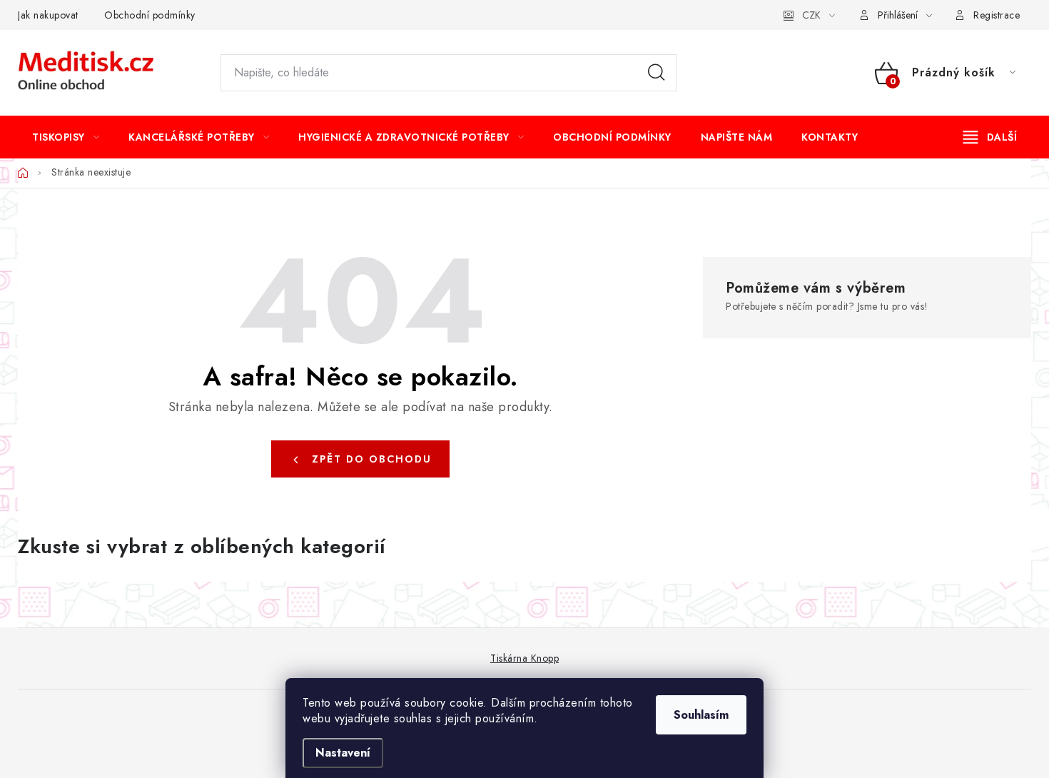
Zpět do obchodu (372, 459)
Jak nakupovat (48, 15)
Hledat (656, 72)
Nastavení (342, 752)
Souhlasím (701, 715)
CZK (811, 15)
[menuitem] (65, 137)
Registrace (996, 15)
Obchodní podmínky (150, 15)
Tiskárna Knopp (524, 658)
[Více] (990, 137)
